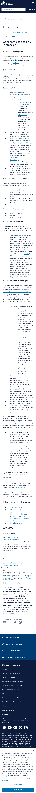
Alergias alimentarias (18, 507)
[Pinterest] (20, 727)
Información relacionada (11, 565)
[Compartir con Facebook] (10, 622)
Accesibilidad (6, 669)
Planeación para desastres (10, 706)
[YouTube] (15, 727)
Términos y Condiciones (14, 778)
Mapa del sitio (6, 714)
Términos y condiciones (9, 694)
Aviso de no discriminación (11, 673)
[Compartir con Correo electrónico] (5, 622)
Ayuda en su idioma (8, 677)
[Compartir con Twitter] (15, 622)
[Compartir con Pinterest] (20, 622)
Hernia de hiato (16, 523)
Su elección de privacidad (10, 690)
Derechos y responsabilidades (12, 698)
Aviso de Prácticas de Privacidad (12, 685)
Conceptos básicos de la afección (15, 563)
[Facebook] (9, 727)
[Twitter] (4, 727)
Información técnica (8, 710)
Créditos (6, 567)
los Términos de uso (19, 576)
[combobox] (13, 9)
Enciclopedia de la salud (12, 19)
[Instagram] (26, 727)
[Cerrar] (34, 751)
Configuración (18, 784)
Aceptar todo (18, 789)
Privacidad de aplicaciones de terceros (14, 702)
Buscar (30, 9)
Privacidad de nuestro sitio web (12, 681)
